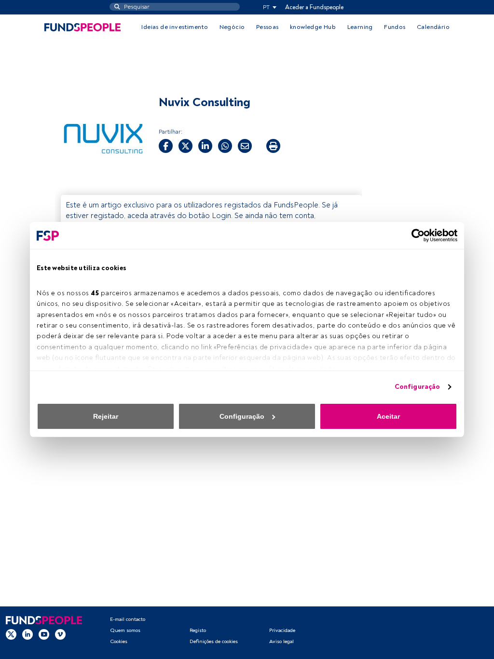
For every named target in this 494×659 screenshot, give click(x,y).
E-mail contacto (127, 619)
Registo (198, 630)
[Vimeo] (60, 634)
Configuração (417, 387)
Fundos (394, 27)
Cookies (118, 641)
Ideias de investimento (174, 27)
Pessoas (267, 27)
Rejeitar (105, 416)
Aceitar (388, 416)
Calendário (433, 27)
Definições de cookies (214, 641)
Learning (360, 27)
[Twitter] (11, 634)
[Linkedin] (27, 634)
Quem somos (125, 630)
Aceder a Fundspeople (314, 7)
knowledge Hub (313, 27)
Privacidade (282, 630)
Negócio (232, 27)
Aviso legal (281, 641)
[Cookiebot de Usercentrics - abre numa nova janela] (415, 235)
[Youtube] (44, 634)
